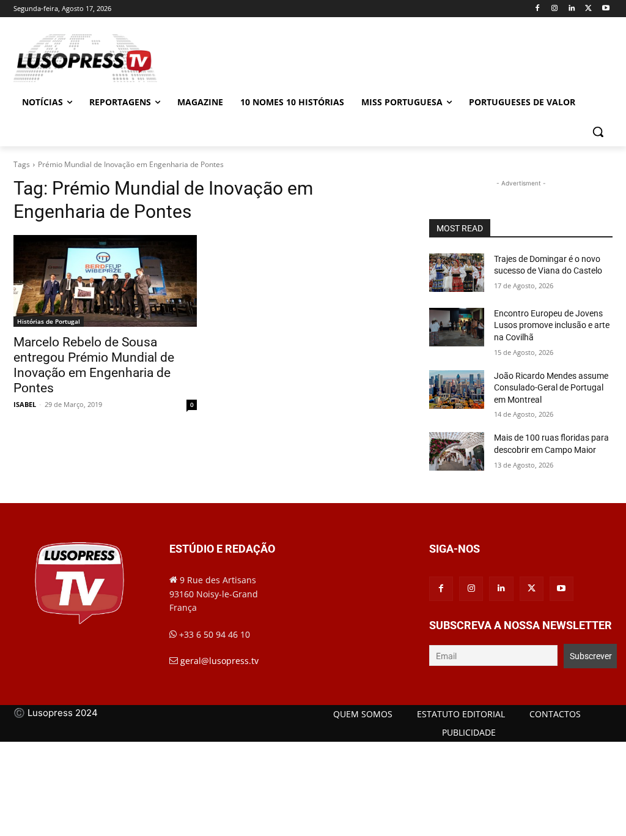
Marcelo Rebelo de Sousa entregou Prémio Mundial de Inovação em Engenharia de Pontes (93, 365)
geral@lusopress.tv (219, 660)
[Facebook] (538, 9)
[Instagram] (555, 9)
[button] (598, 131)
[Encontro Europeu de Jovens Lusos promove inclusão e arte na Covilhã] (456, 327)
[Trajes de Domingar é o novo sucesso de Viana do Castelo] (456, 272)
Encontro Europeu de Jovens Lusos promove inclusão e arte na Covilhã (551, 325)
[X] (588, 9)
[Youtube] (605, 9)
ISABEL (24, 404)
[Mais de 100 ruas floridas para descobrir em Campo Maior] (456, 451)
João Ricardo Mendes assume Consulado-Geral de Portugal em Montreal (551, 388)
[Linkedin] (572, 9)
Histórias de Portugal (48, 321)
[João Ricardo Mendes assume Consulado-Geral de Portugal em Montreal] (456, 389)
